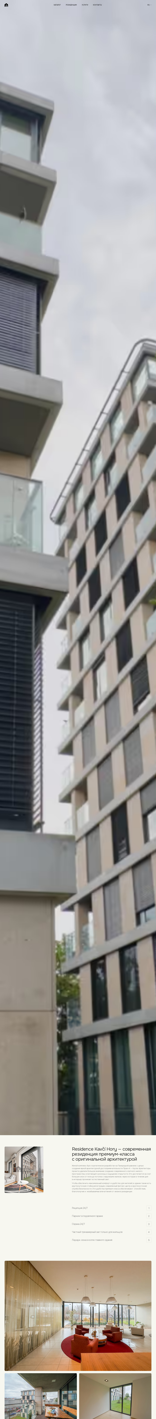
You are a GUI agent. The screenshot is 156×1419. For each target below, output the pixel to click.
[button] (149, 5)
